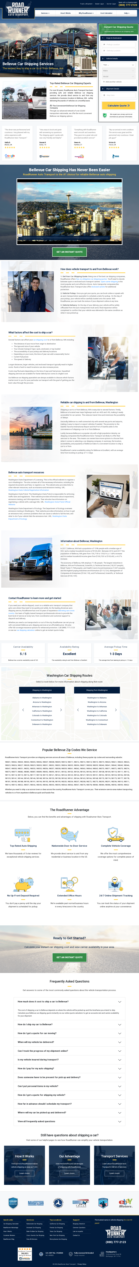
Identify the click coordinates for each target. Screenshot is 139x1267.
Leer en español (78, 1231)
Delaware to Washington (42, 724)
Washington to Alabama (97, 698)
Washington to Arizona (97, 702)
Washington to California (97, 711)
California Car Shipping (57, 1224)
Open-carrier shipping (109, 282)
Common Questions (79, 1228)
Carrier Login (111, 4)
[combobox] (118, 44)
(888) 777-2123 (128, 5)
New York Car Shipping (57, 1235)
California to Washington (42, 711)
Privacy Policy (82, 1264)
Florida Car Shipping (56, 1228)
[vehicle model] (118, 76)
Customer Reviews (9, 1235)
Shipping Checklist (79, 1224)
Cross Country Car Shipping (35, 1235)
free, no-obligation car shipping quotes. (91, 279)
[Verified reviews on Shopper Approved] (25, 1254)
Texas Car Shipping (56, 1231)
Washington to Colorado (97, 715)
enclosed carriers (98, 287)
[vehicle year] (118, 64)
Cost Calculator (106, 13)
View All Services (31, 1239)
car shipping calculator (26, 630)
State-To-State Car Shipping (34, 1231)
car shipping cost (40, 340)
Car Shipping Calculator (11, 1224)
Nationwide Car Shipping (34, 1224)
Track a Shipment (86, 4)
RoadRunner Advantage (10, 1228)
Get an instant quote (69, 252)
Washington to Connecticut (97, 720)
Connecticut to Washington (42, 720)
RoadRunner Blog (8, 1239)
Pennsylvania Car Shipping (58, 1239)
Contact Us (76, 1235)
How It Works (66, 13)
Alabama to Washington (42, 698)
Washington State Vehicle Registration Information (28, 490)
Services (44, 13)
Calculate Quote (117, 105)
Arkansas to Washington (42, 707)
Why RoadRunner (85, 13)
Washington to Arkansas (97, 707)
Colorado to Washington (42, 715)
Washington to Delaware (97, 724)
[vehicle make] (118, 70)
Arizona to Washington (42, 702)
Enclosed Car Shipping (33, 1228)
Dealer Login (99, 4)
